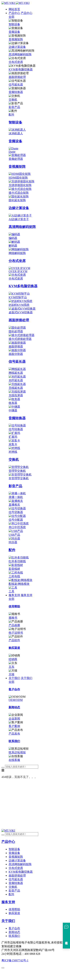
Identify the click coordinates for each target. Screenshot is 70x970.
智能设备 (14, 24)
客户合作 (14, 928)
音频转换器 (16, 92)
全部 (11, 16)
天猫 (11, 674)
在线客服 (14, 759)
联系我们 (14, 935)
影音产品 (14, 107)
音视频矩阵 (16, 39)
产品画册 (14, 625)
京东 (11, 666)
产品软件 (14, 640)
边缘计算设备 (17, 46)
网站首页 (14, 9)
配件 (11, 114)
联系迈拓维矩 (17, 752)
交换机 (13, 99)
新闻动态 (14, 932)
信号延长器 (16, 84)
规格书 (13, 617)
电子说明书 (16, 632)
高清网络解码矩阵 (20, 54)
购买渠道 (14, 913)
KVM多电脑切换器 (21, 69)
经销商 (13, 659)
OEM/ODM (16, 699)
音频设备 (14, 31)
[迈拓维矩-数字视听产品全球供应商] (15, 2)
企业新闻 (14, 718)
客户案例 (14, 726)
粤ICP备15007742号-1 (14, 960)
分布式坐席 (16, 61)
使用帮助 (14, 909)
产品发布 (14, 733)
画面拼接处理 (17, 76)
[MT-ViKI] (8, 830)
